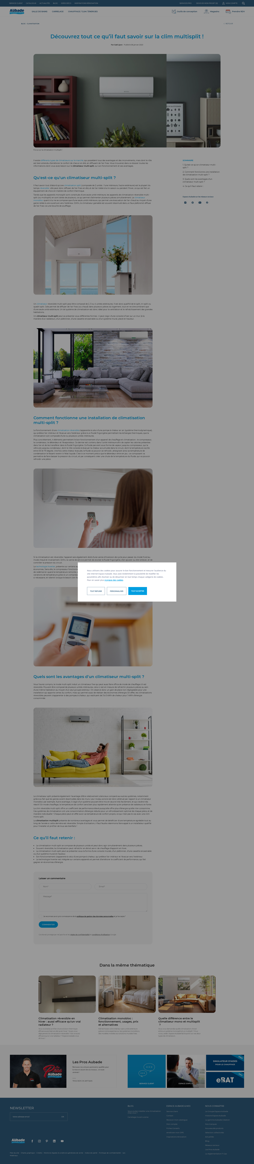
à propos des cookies (114, 580)
